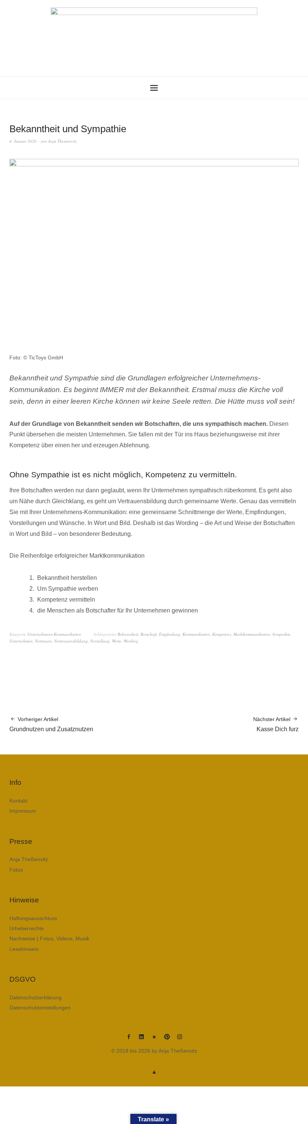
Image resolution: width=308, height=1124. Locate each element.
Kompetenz (221, 634)
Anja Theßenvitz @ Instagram (179, 1039)
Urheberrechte (26, 928)
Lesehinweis (24, 949)
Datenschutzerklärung (35, 997)
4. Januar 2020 (22, 141)
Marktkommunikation (251, 634)
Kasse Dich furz (276, 724)
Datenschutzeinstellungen (40, 1008)
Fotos (16, 870)
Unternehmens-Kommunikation (54, 634)
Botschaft (148, 634)
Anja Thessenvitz (62, 141)
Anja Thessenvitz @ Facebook (128, 1039)
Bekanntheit (128, 634)
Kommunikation (196, 634)
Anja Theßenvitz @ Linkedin (141, 1039)
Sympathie (281, 634)
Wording (131, 641)
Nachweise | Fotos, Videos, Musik (49, 938)
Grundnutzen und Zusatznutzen (51, 724)
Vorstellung (100, 641)
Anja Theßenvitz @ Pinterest (166, 1039)
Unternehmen (21, 641)
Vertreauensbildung (71, 641)
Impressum (22, 811)
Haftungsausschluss (33, 918)
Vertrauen (43, 641)
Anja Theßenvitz (28, 859)
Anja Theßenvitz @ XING (154, 1039)
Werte (116, 641)
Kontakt (18, 801)
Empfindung (169, 634)
